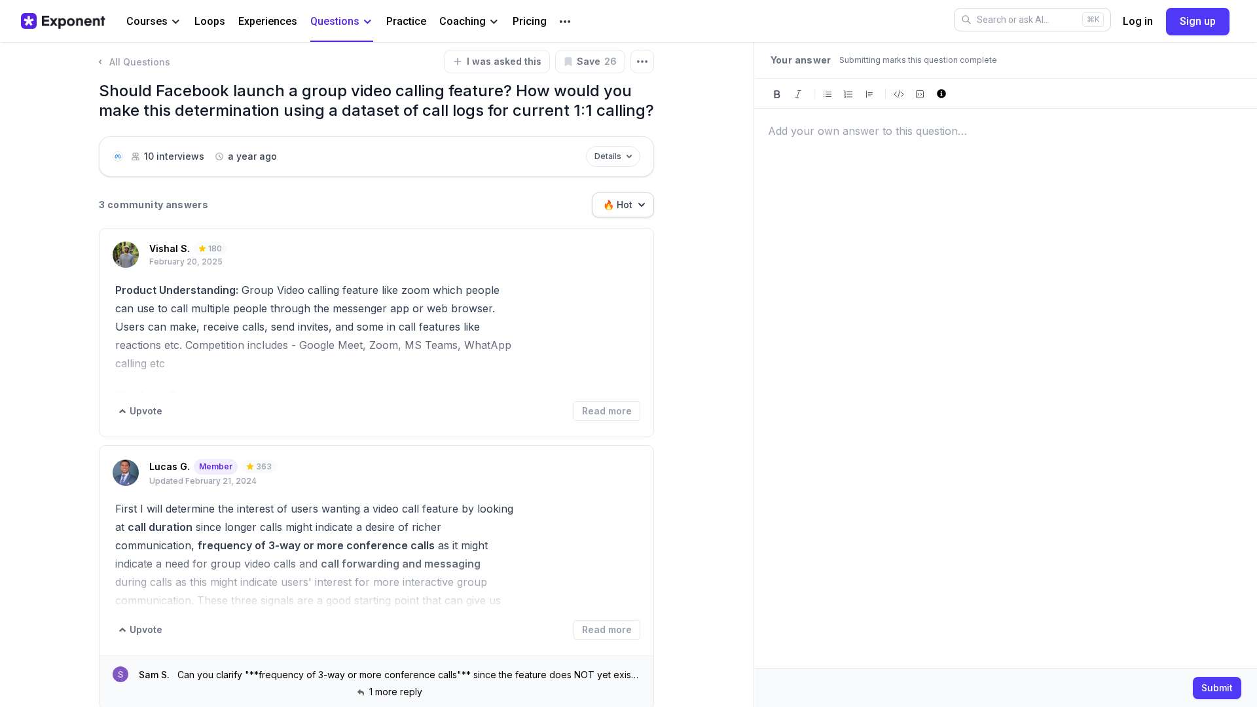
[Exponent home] (63, 21)
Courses (147, 21)
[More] (565, 21)
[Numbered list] (848, 93)
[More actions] (642, 61)
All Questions (139, 61)
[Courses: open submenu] (175, 22)
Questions (334, 21)
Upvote (146, 410)
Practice (406, 21)
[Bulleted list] (827, 93)
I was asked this (504, 61)
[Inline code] (899, 93)
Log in (1138, 21)
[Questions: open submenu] (367, 22)
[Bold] (777, 93)
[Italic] (798, 93)
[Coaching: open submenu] (494, 22)
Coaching (462, 21)
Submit (1217, 687)
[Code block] (920, 93)
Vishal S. (169, 248)
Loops (209, 21)
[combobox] (623, 204)
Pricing (530, 21)
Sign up (1198, 21)
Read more (607, 410)
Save (597, 61)
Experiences (267, 21)
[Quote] (869, 93)
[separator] (754, 374)
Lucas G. (169, 466)
